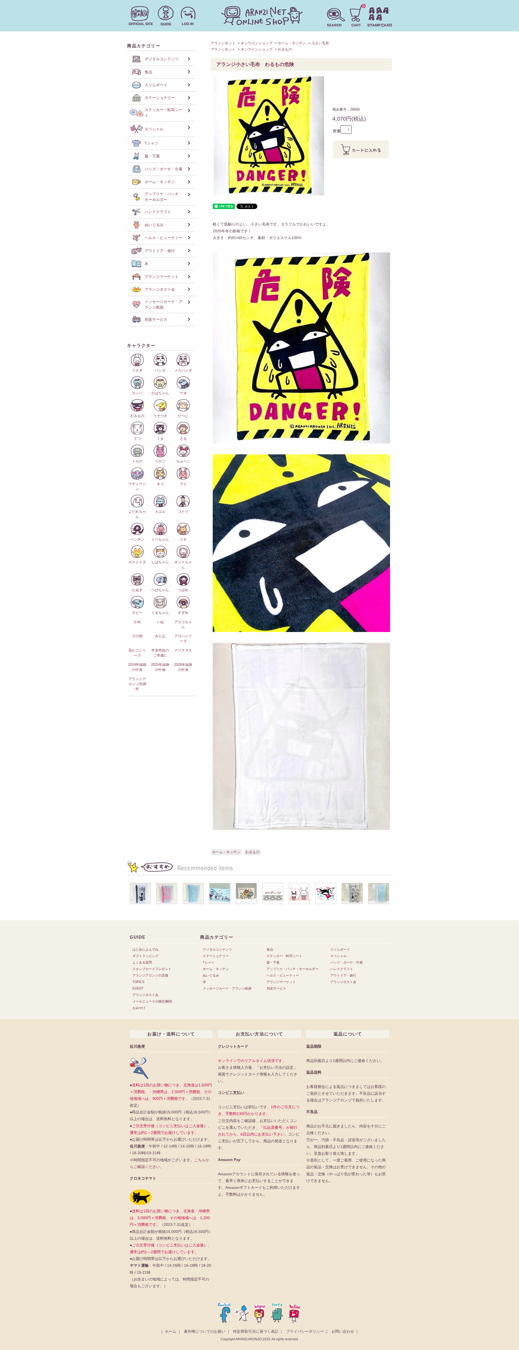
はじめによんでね (145, 949)
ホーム (170, 1331)
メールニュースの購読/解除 (152, 1001)
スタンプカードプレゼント (151, 969)
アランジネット (223, 43)
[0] (356, 15)
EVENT (137, 988)
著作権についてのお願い (204, 1331)
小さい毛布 (320, 43)
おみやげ (138, 1008)
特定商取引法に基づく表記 (255, 1331)
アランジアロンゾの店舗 (150, 975)
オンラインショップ (256, 43)
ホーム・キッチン (292, 43)
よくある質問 (142, 962)
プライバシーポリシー (305, 1331)
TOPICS (138, 982)
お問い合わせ (342, 1331)
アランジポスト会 (145, 995)
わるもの (285, 49)
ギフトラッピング (145, 956)
